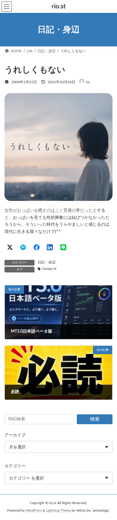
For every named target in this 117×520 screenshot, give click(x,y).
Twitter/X (49, 269)
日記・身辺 (47, 262)
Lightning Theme (58, 510)
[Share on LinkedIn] (49, 247)
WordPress (34, 510)
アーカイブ (15, 435)
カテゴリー (15, 466)
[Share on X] (9, 247)
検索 (95, 419)
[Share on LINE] (63, 247)
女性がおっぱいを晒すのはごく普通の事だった (48, 210)
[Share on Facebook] (36, 247)
